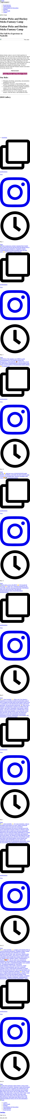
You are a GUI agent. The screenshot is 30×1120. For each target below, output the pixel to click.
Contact (5, 12)
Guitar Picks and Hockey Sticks (15, 74)
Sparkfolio (4, 137)
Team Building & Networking (10, 8)
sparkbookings (3, 171)
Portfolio (5, 9)
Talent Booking (7, 6)
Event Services (7, 5)
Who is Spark (6, 10)
